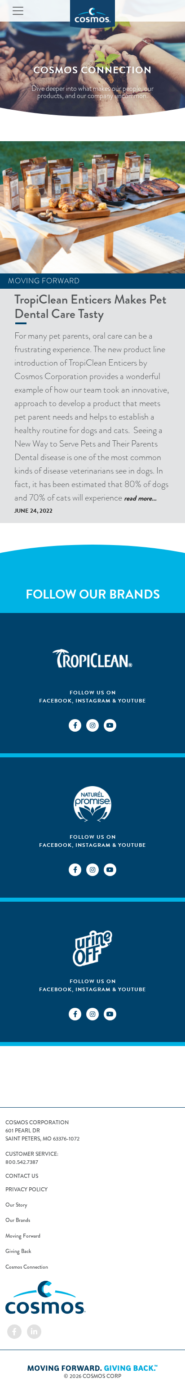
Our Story (16, 1205)
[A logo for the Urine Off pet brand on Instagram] (93, 1013)
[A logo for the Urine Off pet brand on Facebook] (75, 1013)
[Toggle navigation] (18, 11)
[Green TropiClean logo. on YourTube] (110, 724)
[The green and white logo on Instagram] (93, 868)
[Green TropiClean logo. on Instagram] (93, 724)
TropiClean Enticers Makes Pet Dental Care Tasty (90, 307)
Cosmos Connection (26, 1267)
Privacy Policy (26, 1189)
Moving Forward (44, 281)
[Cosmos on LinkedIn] (34, 1330)
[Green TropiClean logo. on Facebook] (75, 724)
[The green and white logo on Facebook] (75, 868)
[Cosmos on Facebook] (14, 1330)
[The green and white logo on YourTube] (110, 868)
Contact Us (21, 1176)
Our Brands (17, 1220)
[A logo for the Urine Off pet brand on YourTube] (110, 1013)
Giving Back (18, 1251)
